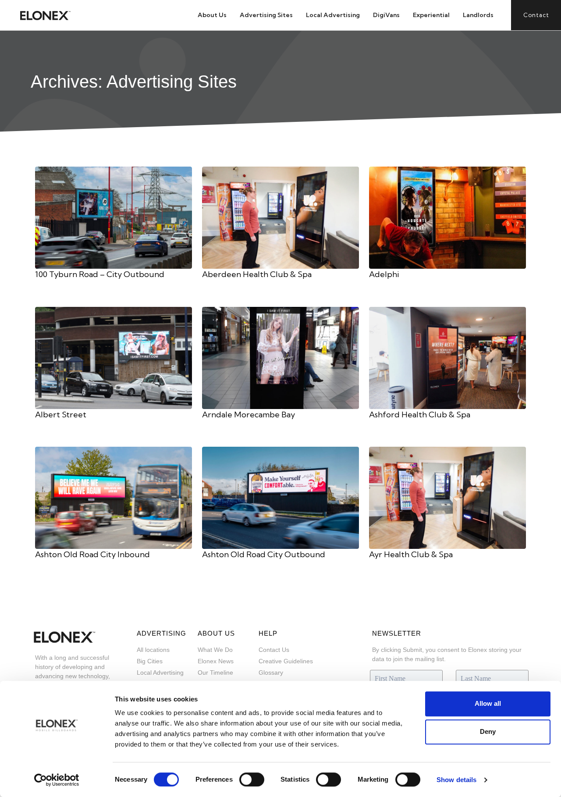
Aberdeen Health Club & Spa (257, 274)
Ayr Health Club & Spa (411, 554)
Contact (536, 14)
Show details (456, 779)
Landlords (478, 15)
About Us (212, 15)
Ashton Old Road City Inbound (92, 554)
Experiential (431, 15)
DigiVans (386, 15)
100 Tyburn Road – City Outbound (99, 274)
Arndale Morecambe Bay (248, 414)
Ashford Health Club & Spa (419, 414)
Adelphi (384, 274)
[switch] (251, 779)
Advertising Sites (266, 15)
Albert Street (60, 414)
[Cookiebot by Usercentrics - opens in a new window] (56, 779)
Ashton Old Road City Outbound (263, 554)
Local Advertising (333, 15)
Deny (488, 731)
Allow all (488, 703)
